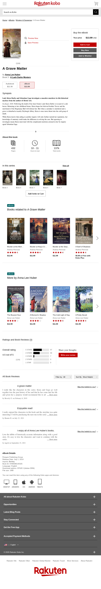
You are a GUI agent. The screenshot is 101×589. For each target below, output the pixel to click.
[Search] (96, 12)
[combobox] (63, 377)
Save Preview (33, 43)
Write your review (68, 355)
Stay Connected (11, 520)
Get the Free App (11, 527)
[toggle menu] (4, 3)
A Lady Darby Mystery (20, 77)
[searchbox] (50, 12)
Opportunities (10, 504)
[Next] (97, 238)
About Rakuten (86, 561)
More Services (72, 561)
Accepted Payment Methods (17, 536)
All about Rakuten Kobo (15, 497)
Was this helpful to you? (86, 387)
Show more (52, 394)
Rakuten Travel (59, 561)
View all (66, 166)
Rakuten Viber (24, 561)
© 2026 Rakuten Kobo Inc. (14, 552)
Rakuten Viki (11, 561)
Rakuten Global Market (41, 561)
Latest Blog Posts (12, 512)
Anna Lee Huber (12, 75)
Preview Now (33, 38)
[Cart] (96, 3)
